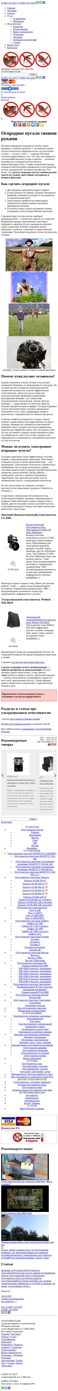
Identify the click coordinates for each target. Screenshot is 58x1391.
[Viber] (44, 3)
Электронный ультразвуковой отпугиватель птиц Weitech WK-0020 (41, 620)
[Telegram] (40, 3)
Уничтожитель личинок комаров (35, 1032)
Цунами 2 (35, 942)
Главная (11, 8)
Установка (18, 34)
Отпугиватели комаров (35, 1047)
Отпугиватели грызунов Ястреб (32, 995)
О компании (19, 18)
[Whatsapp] (37, 3)
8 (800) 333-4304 (27, 3)
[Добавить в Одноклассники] (28, 124)
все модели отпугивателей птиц (28, 662)
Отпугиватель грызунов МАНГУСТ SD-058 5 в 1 (35, 873)
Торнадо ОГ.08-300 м (33, 887)
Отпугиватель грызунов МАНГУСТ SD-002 (35, 857)
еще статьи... (24, 1286)
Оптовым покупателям (24, 39)
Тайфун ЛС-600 (35, 923)
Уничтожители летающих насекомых (32, 1016)
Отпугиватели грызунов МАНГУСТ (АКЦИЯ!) (32, 853)
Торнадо (35, 832)
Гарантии (18, 26)
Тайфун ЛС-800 (35, 928)
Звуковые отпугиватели (13, 1270)
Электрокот (35, 1003)
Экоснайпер (35, 835)
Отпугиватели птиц (32, 1063)
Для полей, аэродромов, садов (35, 1071)
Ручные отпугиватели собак (32, 1085)
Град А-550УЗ (35, 913)
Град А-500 (35, 910)
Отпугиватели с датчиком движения (32, 1082)
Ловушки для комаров (35, 1037)
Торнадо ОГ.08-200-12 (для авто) (35, 899)
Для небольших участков (35, 1066)
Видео (19, 1363)
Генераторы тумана (35, 1026)
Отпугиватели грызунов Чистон (32, 952)
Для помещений (35, 1018)
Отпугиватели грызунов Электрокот (32, 1000)
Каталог (5, 100)
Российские (32, 1095)
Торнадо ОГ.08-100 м (35, 880)
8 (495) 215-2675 (9, 3)
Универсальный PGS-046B (35, 992)
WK (35, 843)
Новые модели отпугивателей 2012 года (28, 1274)
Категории (6, 822)
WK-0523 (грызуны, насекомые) (35, 979)
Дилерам (17, 37)
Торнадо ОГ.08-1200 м (35, 897)
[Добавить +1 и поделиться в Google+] (19, 124)
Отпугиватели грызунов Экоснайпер (32, 984)
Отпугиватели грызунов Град (32, 907)
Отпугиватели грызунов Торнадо (32, 877)
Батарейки (32, 848)
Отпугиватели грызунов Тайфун (32, 921)
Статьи (16, 42)
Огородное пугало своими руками (30, 1273)
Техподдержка (20, 29)
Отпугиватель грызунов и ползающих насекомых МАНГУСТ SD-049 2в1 (35, 868)
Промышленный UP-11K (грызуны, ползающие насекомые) (35, 988)
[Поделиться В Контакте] (37, 124)
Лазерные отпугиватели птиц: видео (22, 1276)
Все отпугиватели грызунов (32, 1008)
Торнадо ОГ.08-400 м (33, 890)
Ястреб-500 (35, 997)
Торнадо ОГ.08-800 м (33, 893)
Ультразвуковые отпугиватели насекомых (32, 1045)
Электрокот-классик (35, 1005)
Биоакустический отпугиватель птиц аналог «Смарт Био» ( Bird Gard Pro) (21, 783)
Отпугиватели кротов (32, 829)
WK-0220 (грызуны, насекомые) (35, 973)
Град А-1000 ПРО (35, 915)
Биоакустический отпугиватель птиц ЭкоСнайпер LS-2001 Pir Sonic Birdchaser (38, 528)
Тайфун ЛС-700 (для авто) (35, 926)
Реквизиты (18, 21)
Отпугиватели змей (32, 1087)
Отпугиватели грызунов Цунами (32, 936)
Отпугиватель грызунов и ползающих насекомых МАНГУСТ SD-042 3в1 (35, 862)
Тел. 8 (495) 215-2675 (11, 1307)
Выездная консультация (32, 1108)
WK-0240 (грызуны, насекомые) (35, 976)
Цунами (35, 939)
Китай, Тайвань (32, 1103)
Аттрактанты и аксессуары (35, 1029)
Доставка (12, 10)
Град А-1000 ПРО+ (35, 918)
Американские (32, 1100)
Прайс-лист (13, 45)
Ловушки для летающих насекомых (32, 1034)
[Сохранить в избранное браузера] (42, 124)
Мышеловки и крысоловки (32, 1010)
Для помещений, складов (35, 1069)
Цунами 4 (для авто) (35, 947)
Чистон (35, 837)
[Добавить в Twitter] (33, 124)
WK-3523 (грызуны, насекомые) (35, 971)
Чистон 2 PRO (35, 958)
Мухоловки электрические (34, 1040)
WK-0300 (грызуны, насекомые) (35, 968)
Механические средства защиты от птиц (31, 1074)
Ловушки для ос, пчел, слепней (35, 1042)
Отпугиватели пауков (35, 1055)
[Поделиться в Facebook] (15, 124)
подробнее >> (33, 577)
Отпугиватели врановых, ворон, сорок (29, 1258)
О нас (13, 1336)
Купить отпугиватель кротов (15, 724)
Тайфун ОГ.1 (34, 934)
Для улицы (34, 1021)
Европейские (32, 1098)
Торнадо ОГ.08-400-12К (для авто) (35, 905)
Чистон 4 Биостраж (35, 960)
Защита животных (32, 1058)
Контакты (12, 47)
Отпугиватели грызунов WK (32, 963)
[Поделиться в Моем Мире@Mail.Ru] (24, 124)
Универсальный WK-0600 (35, 966)
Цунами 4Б (35, 950)
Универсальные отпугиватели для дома (32, 1090)
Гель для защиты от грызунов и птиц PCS (32, 1077)
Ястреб (35, 845)
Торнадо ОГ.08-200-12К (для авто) (35, 902)
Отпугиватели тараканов (35, 1050)
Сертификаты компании (8, 1340)
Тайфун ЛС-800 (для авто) (35, 931)
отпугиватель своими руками (25, 719)
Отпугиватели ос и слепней (35, 1053)
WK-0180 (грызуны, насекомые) (35, 981)
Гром (34, 840)
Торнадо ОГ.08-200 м (33, 884)
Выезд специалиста (23, 32)
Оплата (11, 13)
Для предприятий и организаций (35, 1024)
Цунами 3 (35, 944)
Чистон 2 (35, 955)
